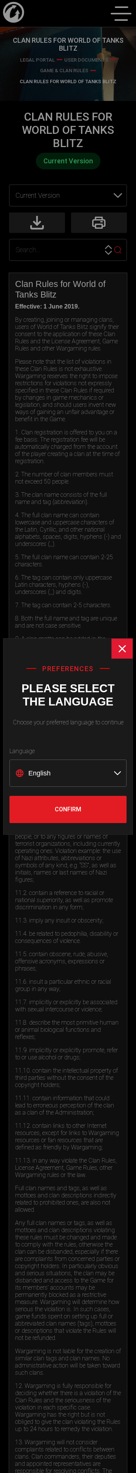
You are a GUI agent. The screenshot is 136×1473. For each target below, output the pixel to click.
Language (22, 751)
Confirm (68, 809)
